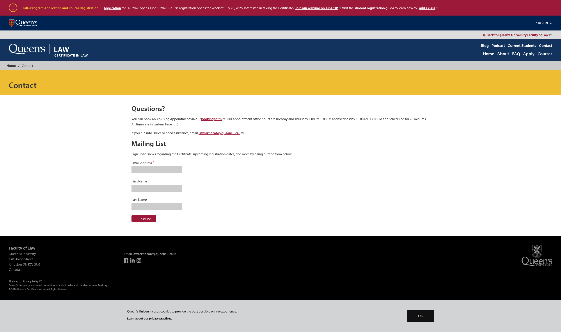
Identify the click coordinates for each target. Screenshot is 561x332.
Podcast (498, 45)
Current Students (522, 45)
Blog (485, 45)
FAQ (516, 54)
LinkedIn (132, 260)
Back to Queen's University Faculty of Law (518, 35)
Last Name (139, 199)
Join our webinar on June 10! (316, 8)
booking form (211, 119)
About (503, 54)
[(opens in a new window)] (23, 23)
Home (488, 54)
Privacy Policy (31, 281)
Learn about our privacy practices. (149, 318)
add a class (427, 8)
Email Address (141, 163)
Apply (528, 54)
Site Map (13, 281)
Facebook (126, 260)
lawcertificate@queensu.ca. (219, 133)
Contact (545, 45)
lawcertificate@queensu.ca (153, 254)
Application (112, 8)
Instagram (139, 260)
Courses (545, 54)
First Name (139, 181)
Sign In (542, 23)
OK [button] (420, 316)
